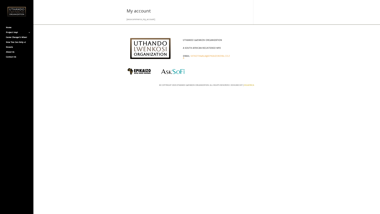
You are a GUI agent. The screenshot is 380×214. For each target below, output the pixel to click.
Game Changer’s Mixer (16, 37)
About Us (10, 52)
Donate (9, 47)
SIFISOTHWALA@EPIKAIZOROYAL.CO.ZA (206, 57)
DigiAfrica (249, 85)
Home (8, 27)
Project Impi (12, 32)
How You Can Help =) (16, 42)
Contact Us (11, 57)
